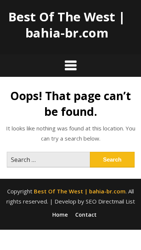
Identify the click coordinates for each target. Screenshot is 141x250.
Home (60, 214)
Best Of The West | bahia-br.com (66, 24)
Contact (86, 214)
